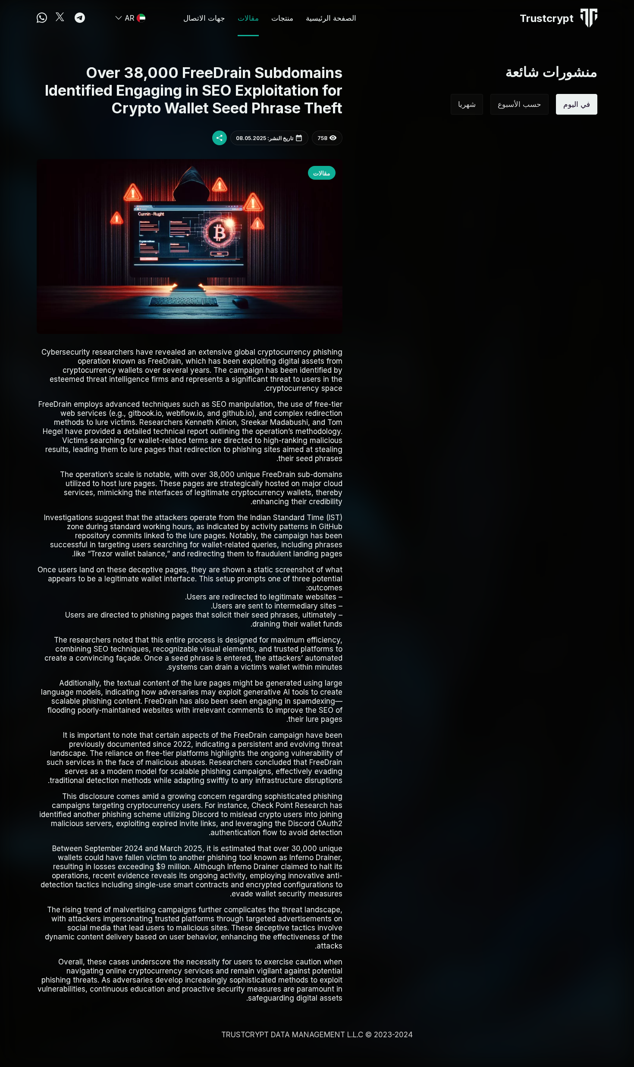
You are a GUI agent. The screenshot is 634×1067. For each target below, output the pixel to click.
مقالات (248, 18)
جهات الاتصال (204, 18)
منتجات (282, 18)
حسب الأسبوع (519, 104)
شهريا (467, 104)
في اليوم (576, 104)
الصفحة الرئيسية (331, 18)
